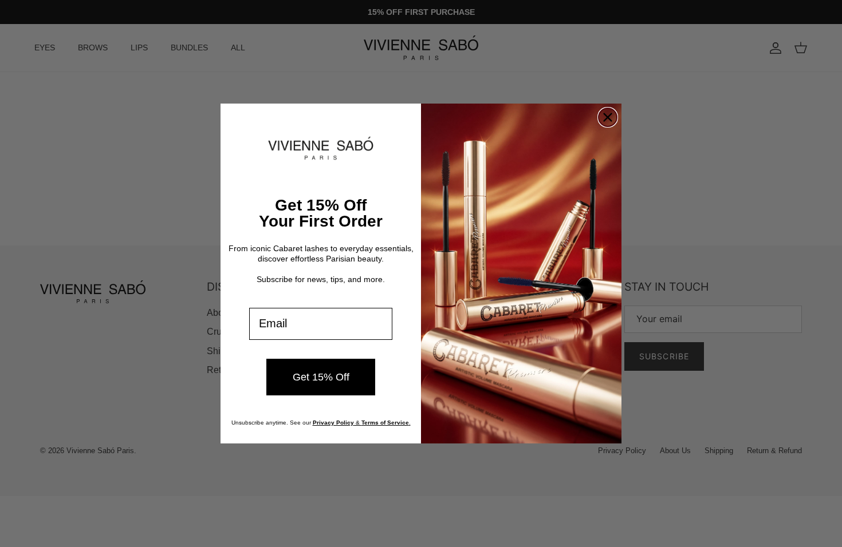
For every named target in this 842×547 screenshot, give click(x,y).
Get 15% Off (321, 377)
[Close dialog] (608, 117)
